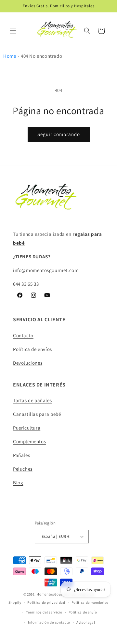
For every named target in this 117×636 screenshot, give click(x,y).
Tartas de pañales (32, 400)
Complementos (29, 441)
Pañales (21, 455)
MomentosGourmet (52, 594)
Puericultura (26, 428)
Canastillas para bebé (37, 414)
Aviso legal (85, 622)
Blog (18, 482)
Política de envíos (32, 349)
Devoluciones (27, 363)
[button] (13, 30)
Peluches (22, 469)
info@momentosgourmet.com (45, 270)
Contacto (23, 335)
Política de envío (83, 612)
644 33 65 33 (26, 284)
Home (9, 56)
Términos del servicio (44, 612)
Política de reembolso (90, 602)
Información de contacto (49, 622)
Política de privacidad (46, 602)
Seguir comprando (58, 134)
